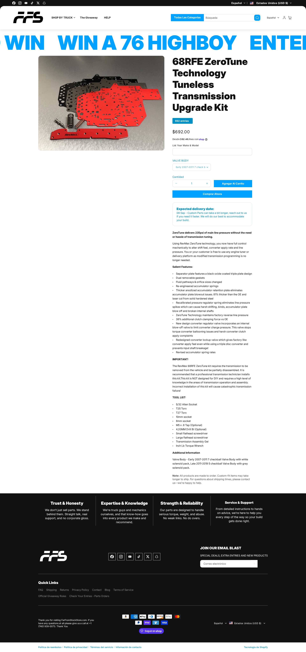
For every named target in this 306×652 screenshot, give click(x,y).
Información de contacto (128, 647)
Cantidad (178, 176)
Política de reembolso (49, 647)
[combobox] (231, 17)
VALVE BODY (180, 160)
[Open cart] (290, 18)
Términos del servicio (101, 647)
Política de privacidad (75, 647)
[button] (62, 17)
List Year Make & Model (185, 145)
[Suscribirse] (254, 563)
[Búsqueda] (257, 18)
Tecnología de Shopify (256, 647)
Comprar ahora (212, 193)
